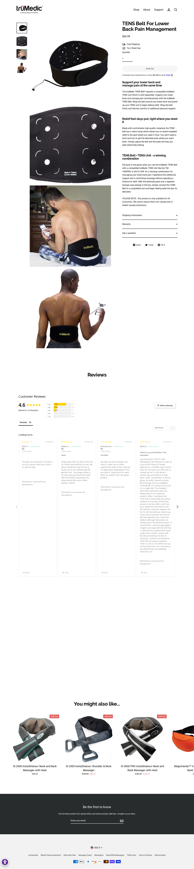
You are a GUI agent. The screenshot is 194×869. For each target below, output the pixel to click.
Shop (136, 9)
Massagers (98, 855)
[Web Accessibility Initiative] (5, 862)
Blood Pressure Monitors (51, 855)
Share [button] (27, 572)
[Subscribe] (121, 821)
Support (158, 9)
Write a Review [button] (166, 405)
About (146, 9)
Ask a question (129, 233)
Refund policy (160, 855)
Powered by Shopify (104, 868)
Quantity (126, 52)
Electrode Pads (70, 855)
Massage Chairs (85, 855)
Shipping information (132, 215)
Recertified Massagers (115, 855)
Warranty (126, 224)
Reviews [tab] (23, 422)
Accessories (33, 855)
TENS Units (131, 855)
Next (177, 505)
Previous (16, 505)
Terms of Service (145, 855)
